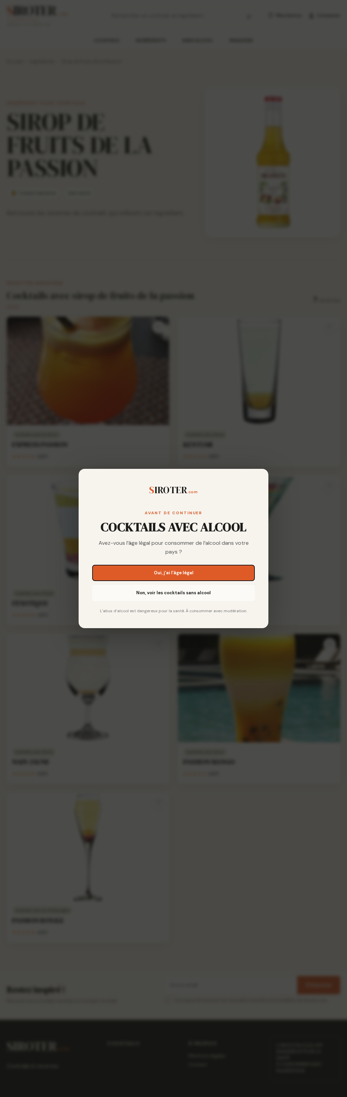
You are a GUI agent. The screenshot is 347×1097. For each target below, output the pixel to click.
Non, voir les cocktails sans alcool (173, 593)
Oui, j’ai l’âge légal (173, 573)
